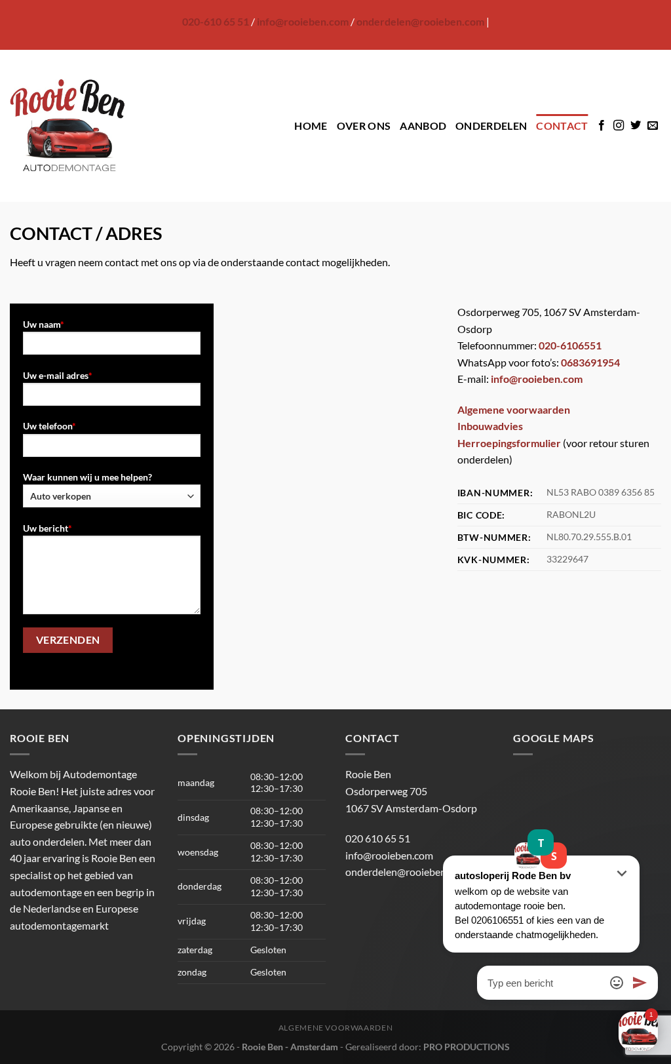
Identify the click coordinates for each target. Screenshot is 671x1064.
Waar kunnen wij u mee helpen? (87, 477)
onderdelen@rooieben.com (420, 21)
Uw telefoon (49, 425)
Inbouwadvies (490, 426)
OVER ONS (364, 125)
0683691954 (590, 362)
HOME (310, 125)
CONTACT (562, 125)
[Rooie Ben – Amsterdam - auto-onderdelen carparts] (67, 125)
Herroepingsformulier (509, 443)
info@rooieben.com (303, 21)
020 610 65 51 (377, 838)
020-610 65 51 (215, 21)
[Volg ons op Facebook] (601, 126)
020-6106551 (570, 345)
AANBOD (423, 125)
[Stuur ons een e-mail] (652, 126)
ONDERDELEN (491, 125)
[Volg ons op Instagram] (618, 126)
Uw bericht (47, 528)
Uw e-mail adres (57, 375)
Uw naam (43, 324)
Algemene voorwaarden (513, 409)
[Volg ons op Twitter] (635, 126)
